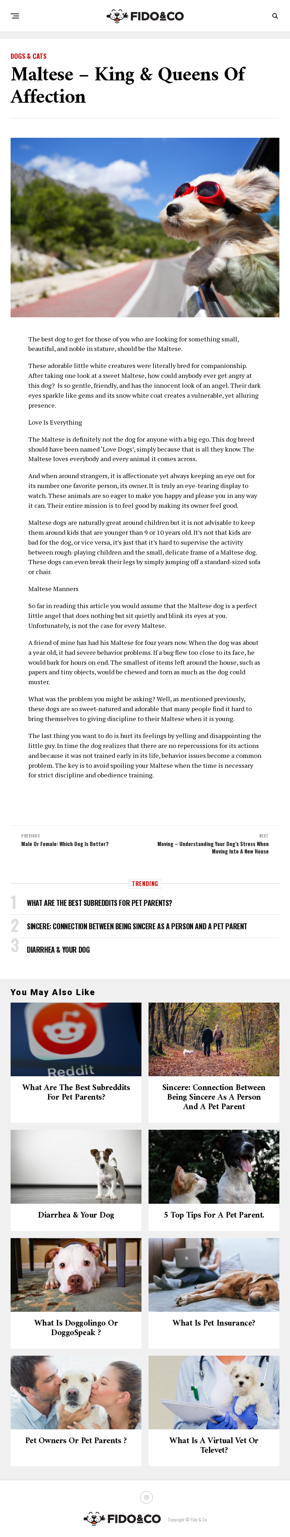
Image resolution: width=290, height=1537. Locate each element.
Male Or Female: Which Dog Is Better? (65, 843)
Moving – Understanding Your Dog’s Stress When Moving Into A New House (213, 847)
